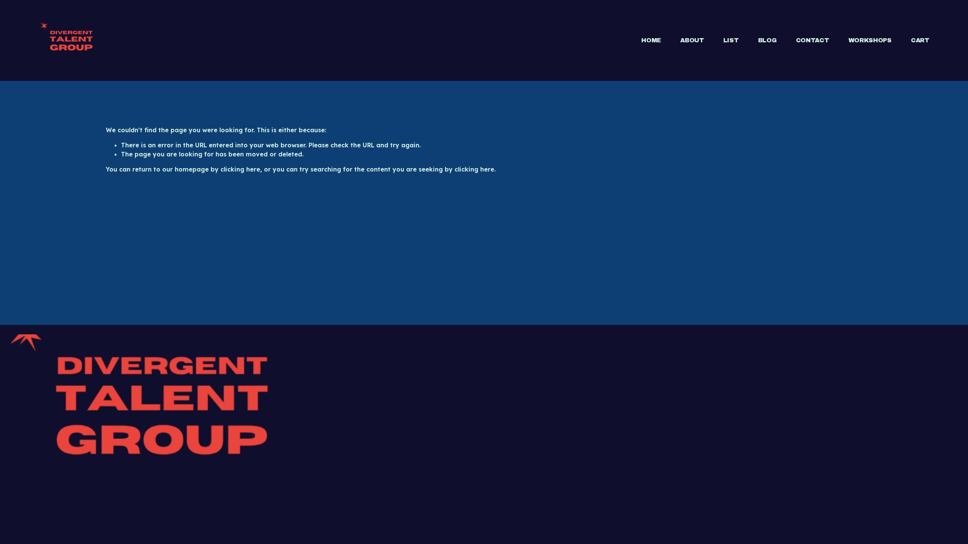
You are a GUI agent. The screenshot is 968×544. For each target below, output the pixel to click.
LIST (731, 40)
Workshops (870, 40)
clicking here (240, 169)
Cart (920, 40)
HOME (651, 40)
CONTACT (812, 40)
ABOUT (692, 40)
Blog (767, 40)
